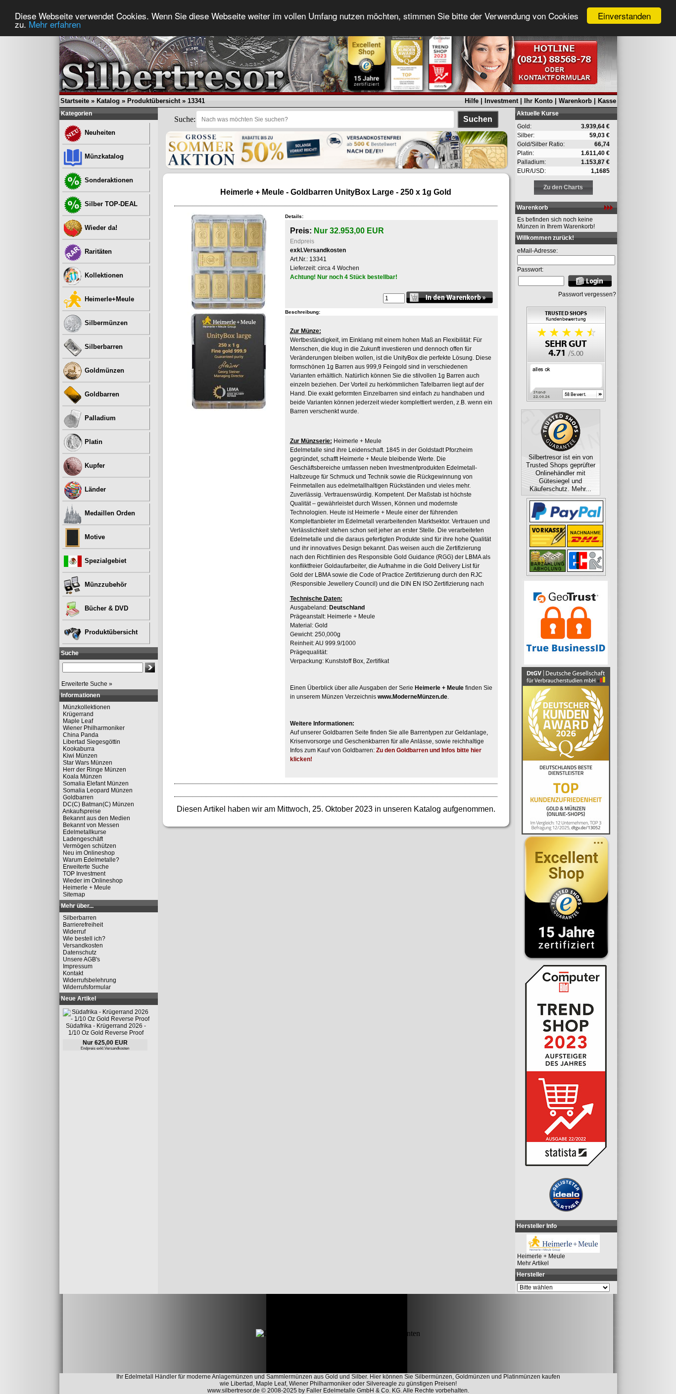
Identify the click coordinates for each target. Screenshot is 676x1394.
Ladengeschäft (83, 839)
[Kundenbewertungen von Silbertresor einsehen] (566, 398)
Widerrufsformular (87, 987)
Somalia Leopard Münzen (98, 790)
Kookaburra (79, 748)
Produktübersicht (153, 101)
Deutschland (347, 607)
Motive (94, 537)
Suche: (184, 119)
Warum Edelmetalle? (91, 859)
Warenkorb (575, 101)
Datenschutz (80, 952)
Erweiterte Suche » (86, 683)
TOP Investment (84, 873)
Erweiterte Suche (86, 866)
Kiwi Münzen (80, 755)
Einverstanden (624, 15)
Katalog (108, 101)
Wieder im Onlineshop (93, 880)
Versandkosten (83, 945)
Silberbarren (103, 346)
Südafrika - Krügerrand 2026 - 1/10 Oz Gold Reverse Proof (106, 1029)
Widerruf (74, 931)
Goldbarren (101, 394)
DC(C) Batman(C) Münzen (98, 804)
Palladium (99, 418)
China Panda (80, 734)
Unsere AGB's (81, 959)
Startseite (74, 101)
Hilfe (472, 101)
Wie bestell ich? (84, 938)
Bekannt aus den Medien (96, 818)
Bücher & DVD (105, 608)
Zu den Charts (563, 187)
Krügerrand (78, 714)
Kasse (607, 101)
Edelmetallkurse (84, 832)
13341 (196, 101)
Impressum (78, 966)
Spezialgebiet (104, 560)
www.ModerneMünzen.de (412, 696)
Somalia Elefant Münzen (96, 783)
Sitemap (74, 894)
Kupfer (94, 465)
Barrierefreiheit (83, 924)
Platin (92, 442)
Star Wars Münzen (87, 762)
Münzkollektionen (86, 707)
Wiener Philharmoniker (94, 728)
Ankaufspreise (81, 811)
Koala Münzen (82, 776)
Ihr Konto (538, 101)
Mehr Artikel (533, 1263)
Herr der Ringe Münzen (94, 769)
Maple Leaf (78, 721)
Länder (94, 489)
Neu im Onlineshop (89, 852)
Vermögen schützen (89, 845)
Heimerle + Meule (87, 887)
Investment (501, 101)
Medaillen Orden (109, 513)
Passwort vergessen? (587, 294)
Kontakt (73, 973)
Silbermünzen (105, 323)
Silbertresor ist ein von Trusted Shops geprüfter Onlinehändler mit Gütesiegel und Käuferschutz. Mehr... (560, 473)
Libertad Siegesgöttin (91, 741)
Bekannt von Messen (91, 825)
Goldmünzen (103, 370)
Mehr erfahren (55, 24)
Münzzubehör (105, 584)
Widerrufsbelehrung (89, 980)
